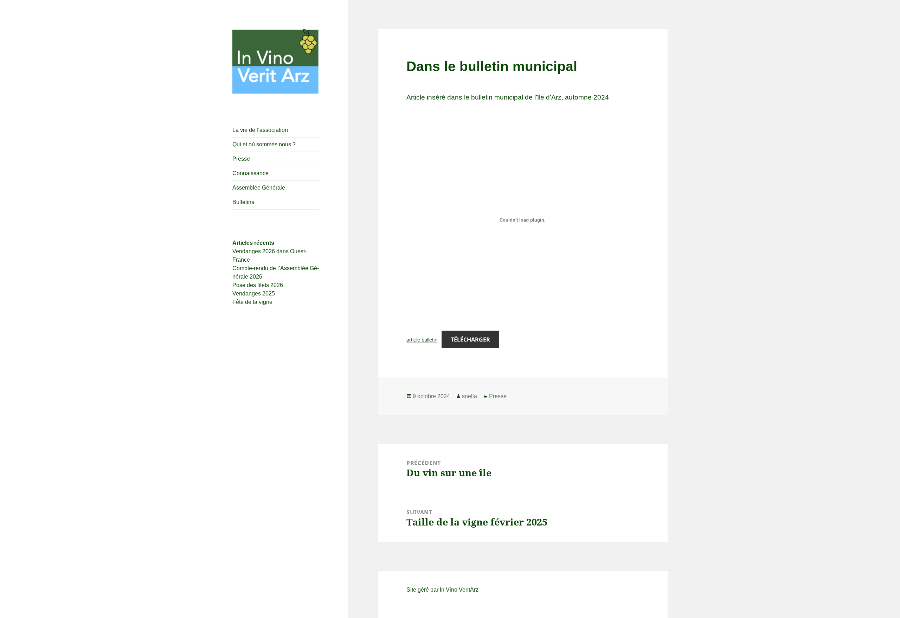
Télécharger (470, 339)
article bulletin (421, 340)
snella (469, 396)
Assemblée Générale (258, 188)
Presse (241, 159)
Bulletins (243, 202)
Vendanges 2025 (253, 294)
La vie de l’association (260, 130)
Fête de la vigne (252, 302)
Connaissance (250, 173)
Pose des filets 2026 (257, 285)
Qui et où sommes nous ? (264, 144)
